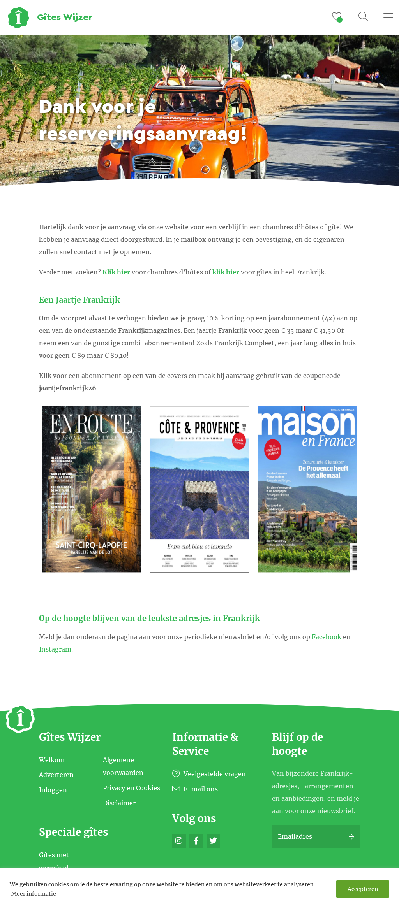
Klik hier (116, 272)
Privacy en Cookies (131, 788)
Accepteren (363, 889)
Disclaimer (119, 803)
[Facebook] (196, 841)
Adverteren (56, 774)
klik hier (225, 272)
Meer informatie (33, 893)
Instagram (55, 649)
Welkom (52, 759)
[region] (199, 886)
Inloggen (53, 790)
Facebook (326, 637)
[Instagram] (179, 841)
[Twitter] (213, 841)
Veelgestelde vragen (214, 774)
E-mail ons (200, 789)
